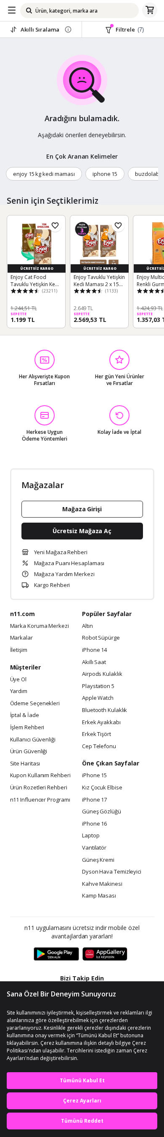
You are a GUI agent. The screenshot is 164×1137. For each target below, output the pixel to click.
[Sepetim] (149, 11)
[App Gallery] (104, 954)
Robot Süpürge (101, 638)
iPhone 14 (94, 650)
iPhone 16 (94, 824)
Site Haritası (25, 763)
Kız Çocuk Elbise (102, 787)
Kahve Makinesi (102, 884)
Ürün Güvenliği (29, 751)
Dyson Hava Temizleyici (111, 872)
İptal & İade (24, 715)
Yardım (18, 691)
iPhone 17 (94, 800)
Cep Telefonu (99, 746)
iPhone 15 (94, 775)
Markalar (21, 638)
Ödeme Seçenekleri (35, 703)
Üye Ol (18, 679)
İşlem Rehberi (27, 727)
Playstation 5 (98, 686)
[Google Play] (56, 954)
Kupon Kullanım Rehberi (40, 775)
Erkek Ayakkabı (101, 722)
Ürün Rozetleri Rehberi (38, 787)
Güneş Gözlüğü (101, 811)
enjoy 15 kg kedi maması (44, 174)
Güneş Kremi (98, 860)
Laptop (90, 835)
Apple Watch (98, 698)
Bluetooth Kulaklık (104, 710)
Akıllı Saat (94, 662)
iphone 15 (105, 174)
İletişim (18, 650)
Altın (87, 626)
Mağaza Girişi (82, 509)
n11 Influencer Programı (40, 800)
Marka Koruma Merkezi (39, 626)
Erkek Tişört (96, 734)
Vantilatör (94, 848)
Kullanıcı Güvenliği (33, 739)
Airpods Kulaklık (102, 674)
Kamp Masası (99, 896)
